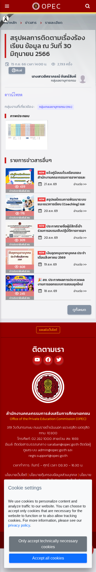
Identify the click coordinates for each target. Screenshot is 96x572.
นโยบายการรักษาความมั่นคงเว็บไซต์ (53, 477)
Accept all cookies (48, 558)
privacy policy (19, 525)
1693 (75, 438)
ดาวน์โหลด (13, 94)
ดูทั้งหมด (79, 309)
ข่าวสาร (31, 22)
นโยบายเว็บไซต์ (16, 474)
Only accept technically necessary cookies (48, 544)
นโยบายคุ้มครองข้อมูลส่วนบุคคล (53, 474)
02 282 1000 (42, 438)
